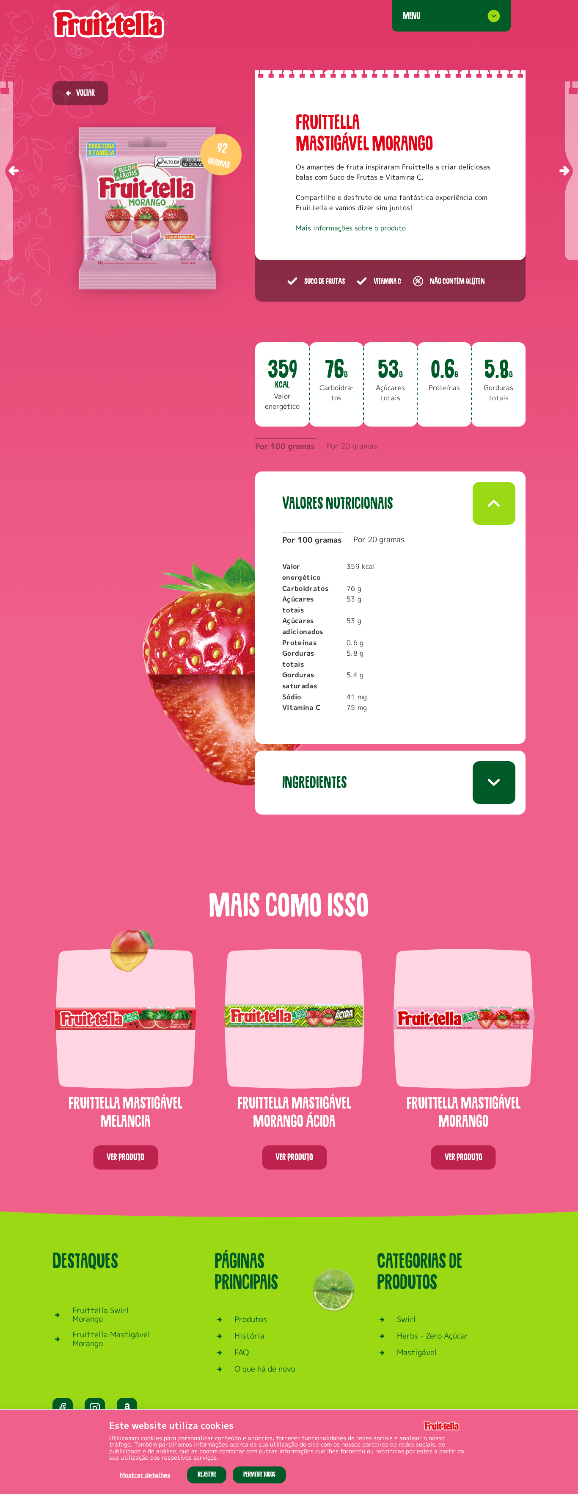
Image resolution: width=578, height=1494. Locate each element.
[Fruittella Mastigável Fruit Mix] (6, 170)
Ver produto (125, 1157)
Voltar (85, 93)
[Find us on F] (62, 1408)
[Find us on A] (127, 1408)
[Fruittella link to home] (108, 24)
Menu (411, 15)
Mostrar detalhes (145, 1475)
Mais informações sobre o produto (351, 228)
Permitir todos (259, 1474)
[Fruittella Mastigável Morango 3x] (571, 170)
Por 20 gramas (351, 446)
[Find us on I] (95, 1408)
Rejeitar (207, 1474)
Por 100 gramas (284, 446)
